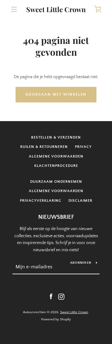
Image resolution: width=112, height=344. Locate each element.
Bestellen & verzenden (56, 137)
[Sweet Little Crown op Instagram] (61, 296)
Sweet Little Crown (56, 9)
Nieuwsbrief (56, 217)
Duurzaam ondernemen (56, 182)
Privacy (83, 147)
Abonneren (80, 263)
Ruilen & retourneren (44, 147)
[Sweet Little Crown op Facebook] (51, 296)
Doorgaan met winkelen (56, 94)
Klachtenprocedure (56, 166)
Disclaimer (80, 201)
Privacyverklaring (40, 201)
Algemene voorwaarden (56, 156)
